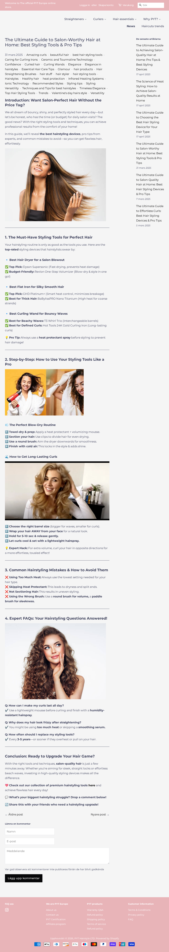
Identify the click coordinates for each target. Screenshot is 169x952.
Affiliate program (56, 924)
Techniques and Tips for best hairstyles (49, 88)
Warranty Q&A (95, 909)
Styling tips (74, 83)
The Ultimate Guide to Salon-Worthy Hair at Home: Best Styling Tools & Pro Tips (149, 153)
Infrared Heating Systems (86, 78)
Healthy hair (30, 78)
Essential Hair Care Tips (38, 69)
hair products (83, 69)
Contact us (52, 914)
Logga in (85, 5)
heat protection (54, 78)
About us (51, 909)
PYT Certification (56, 919)
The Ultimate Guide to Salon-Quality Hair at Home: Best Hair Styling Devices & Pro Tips (150, 184)
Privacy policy (136, 914)
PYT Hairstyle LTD (84, 938)
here (91, 785)
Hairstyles (11, 78)
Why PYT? (151, 19)
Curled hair (32, 64)
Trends (43, 93)
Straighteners (74, 19)
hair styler (62, 74)
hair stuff (46, 74)
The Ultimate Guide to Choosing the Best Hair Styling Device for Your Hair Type (149, 122)
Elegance (74, 64)
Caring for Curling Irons (21, 59)
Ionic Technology (17, 83)
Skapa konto (106, 5)
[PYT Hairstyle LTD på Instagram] (7, 910)
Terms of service (96, 924)
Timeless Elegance (92, 88)
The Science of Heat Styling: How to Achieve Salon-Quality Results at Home (150, 91)
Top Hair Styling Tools (20, 93)
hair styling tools (84, 74)
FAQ (130, 919)
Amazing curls (36, 54)
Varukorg (128, 5)
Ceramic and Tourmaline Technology (67, 59)
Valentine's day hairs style (69, 93)
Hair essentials (124, 19)
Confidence (13, 64)
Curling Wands (54, 64)
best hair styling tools (87, 54)
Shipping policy (96, 919)
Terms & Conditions (139, 909)
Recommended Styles (48, 83)
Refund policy (95, 914)
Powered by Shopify (107, 938)
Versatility (97, 93)
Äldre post (15, 814)
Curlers (98, 19)
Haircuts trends (153, 26)
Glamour (64, 69)
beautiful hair (59, 54)
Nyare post (98, 814)
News (131, 26)
